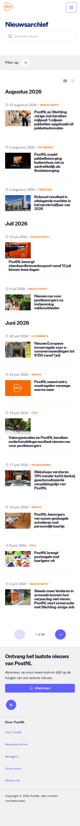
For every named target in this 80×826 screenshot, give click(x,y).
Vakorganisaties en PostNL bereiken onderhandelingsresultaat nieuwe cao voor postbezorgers (39, 441)
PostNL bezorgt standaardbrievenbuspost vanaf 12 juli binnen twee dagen (40, 265)
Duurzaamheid (41, 465)
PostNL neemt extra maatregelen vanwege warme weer (52, 385)
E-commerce (40, 336)
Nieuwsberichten (16, 744)
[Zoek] (10, 36)
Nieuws (36, 374)
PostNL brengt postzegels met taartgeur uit (46, 556)
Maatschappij (49, 105)
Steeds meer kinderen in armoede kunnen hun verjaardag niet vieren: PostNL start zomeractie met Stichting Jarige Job (54, 599)
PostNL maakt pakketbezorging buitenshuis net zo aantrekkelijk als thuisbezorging (49, 162)
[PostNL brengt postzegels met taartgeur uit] (18, 559)
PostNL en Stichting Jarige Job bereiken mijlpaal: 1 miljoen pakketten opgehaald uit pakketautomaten (53, 120)
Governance (13, 768)
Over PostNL (13, 732)
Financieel (45, 189)
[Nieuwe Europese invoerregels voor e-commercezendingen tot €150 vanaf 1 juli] (18, 350)
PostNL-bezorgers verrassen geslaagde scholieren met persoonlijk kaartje (51, 520)
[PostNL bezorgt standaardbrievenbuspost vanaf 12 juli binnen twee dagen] (18, 250)
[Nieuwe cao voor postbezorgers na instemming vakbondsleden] (18, 302)
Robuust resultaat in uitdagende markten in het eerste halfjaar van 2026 (52, 203)
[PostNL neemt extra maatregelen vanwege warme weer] (18, 388)
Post (35, 412)
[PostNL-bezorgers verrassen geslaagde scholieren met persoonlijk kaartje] (18, 521)
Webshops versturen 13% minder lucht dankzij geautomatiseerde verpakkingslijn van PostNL (54, 480)
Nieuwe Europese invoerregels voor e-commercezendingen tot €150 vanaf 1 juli (54, 349)
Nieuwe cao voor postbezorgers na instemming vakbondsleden (48, 302)
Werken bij (12, 780)
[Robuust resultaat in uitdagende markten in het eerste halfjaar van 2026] (18, 203)
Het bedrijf (45, 147)
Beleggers (12, 756)
